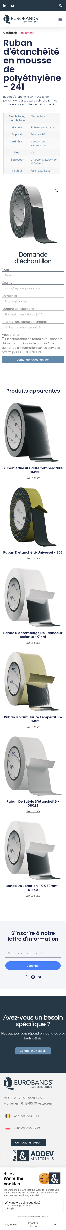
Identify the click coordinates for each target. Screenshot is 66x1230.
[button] (60, 5)
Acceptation (11, 334)
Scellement (26, 33)
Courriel (8, 282)
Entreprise (10, 296)
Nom (6, 269)
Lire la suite (33, 478)
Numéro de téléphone (18, 309)
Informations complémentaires (24, 322)
